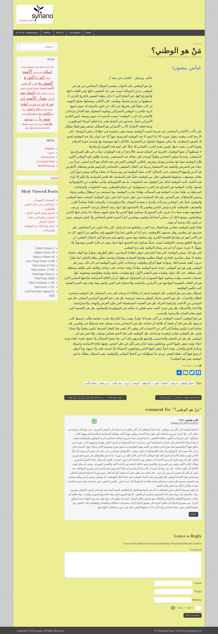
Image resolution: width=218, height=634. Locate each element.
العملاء (164, 383)
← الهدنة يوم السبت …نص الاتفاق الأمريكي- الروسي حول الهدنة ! (95, 397)
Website (197, 599)
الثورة (40, 77)
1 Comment (196, 56)
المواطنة (146, 383)
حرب (41, 103)
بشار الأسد (117, 383)
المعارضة (27, 92)
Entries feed (48, 157)
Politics (47, 32)
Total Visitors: (39, 269)
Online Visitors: (44, 248)
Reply (193, 514)
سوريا (44, 118)
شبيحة (28, 119)
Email (197, 591)
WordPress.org (46, 165)
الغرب (155, 383)
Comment (195, 549)
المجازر (43, 93)
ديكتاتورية (46, 113)
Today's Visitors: (42, 256)
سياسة (36, 120)
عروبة (40, 124)
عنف (36, 124)
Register (50, 148)
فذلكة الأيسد (90, 383)
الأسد (27, 71)
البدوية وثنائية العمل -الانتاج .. (40, 213)
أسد (51, 67)
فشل (47, 127)
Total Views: (39, 265)
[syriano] (34, 12)
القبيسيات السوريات (44, 200)
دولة (24, 109)
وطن (27, 128)
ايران (127, 383)
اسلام (48, 72)
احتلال (42, 67)
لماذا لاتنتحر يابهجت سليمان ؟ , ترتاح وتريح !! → (178, 397)
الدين (35, 83)
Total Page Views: (42, 274)
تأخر (23, 98)
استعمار (30, 67)
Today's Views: (43, 252)
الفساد (43, 88)
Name (197, 583)
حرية (49, 109)
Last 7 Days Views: (37, 261)
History (60, 32)
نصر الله (33, 127)
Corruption (74, 32)
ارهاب (36, 67)
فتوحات (31, 124)
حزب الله (41, 109)
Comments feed (46, 161)
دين (24, 113)
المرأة (38, 93)
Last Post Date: (33, 291)
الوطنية (135, 383)
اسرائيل (174, 383)
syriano (39, 631)
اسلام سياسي (38, 72)
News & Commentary (27, 32)
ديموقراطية (32, 113)
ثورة (50, 104)
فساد (24, 123)
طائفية (48, 123)
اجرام (47, 67)
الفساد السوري (32, 88)
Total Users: (41, 287)
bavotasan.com (194, 631)
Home (88, 32)
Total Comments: (38, 282)
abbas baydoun (159, 56)
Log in (51, 153)
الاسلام (47, 78)
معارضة (41, 128)
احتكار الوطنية (187, 383)
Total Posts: (41, 278)
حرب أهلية (104, 383)
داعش (30, 109)
